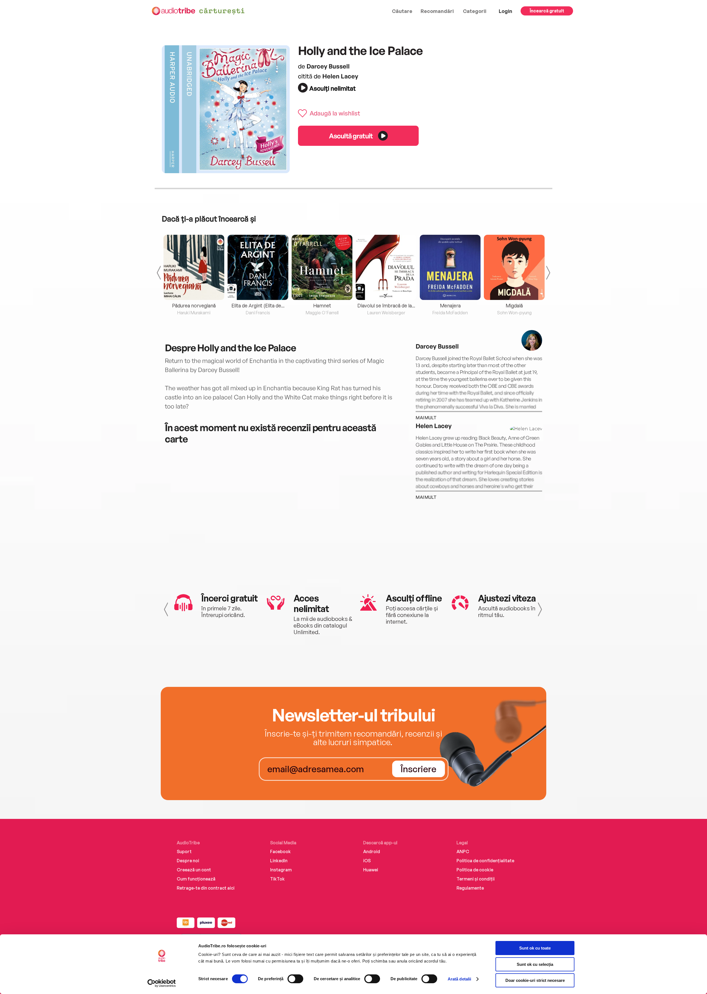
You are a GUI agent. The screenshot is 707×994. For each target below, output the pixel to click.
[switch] (295, 978)
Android (371, 851)
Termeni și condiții (476, 879)
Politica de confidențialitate (485, 860)
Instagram (281, 869)
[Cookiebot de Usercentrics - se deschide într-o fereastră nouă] (162, 983)
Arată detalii (459, 979)
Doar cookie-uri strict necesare (535, 980)
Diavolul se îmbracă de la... (386, 305)
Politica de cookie (475, 869)
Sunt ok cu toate (535, 948)
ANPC (463, 851)
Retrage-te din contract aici (205, 888)
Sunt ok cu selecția (535, 964)
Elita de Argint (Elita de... (257, 305)
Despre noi (188, 860)
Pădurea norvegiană (194, 305)
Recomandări (437, 11)
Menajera (450, 305)
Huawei (370, 869)
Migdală (514, 305)
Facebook (280, 851)
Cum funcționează (196, 879)
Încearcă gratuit (547, 11)
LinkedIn (278, 860)
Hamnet (322, 305)
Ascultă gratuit (351, 135)
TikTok (277, 879)
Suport (184, 851)
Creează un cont (194, 869)
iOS (367, 860)
